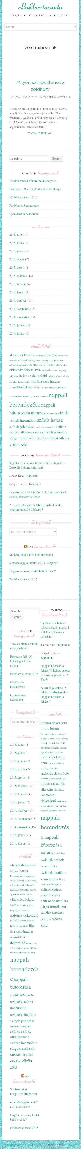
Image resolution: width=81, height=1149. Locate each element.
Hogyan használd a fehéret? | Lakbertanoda (35, 492)
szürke (61, 426)
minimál (62, 387)
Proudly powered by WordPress (21, 1144)
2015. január (17, 292)
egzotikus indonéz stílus (56, 364)
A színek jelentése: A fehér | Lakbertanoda (35, 505)
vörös (14, 444)
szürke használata (53, 432)
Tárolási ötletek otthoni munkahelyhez (32, 181)
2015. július (16, 243)
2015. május (16, 259)
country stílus (34, 360)
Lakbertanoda (40, 6)
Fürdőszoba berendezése (24, 205)
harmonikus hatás (50, 370)
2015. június (16, 251)
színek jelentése (21, 426)
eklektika (16, 369)
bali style (40, 355)
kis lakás (13, 381)
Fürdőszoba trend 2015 (23, 197)
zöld (24, 444)
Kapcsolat (32, 476)
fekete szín (32, 369)
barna (50, 354)
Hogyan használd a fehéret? (26, 509)
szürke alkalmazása (24, 432)
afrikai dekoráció (22, 354)
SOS (42, 547)
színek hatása (50, 419)
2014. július (16, 325)
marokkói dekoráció (24, 386)
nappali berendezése (24, 968)
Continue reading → (40, 133)
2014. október (17, 300)
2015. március (18, 276)
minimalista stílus (49, 387)
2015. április (17, 267)
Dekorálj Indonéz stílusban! (26, 467)
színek (62, 412)
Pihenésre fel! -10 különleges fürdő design (35, 189)
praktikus (50, 413)
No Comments (61, 97)
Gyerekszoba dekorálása (23, 214)
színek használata (22, 420)
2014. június (16, 333)
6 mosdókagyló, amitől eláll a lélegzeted (34, 563)
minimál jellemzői (31, 396)
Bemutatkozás (61, 355)
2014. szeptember (20, 309)
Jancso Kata (22, 97)
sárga (13, 437)
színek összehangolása (45, 426)
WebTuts (71, 1144)
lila (33, 381)
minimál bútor (15, 396)
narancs (38, 412)
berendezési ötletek (18, 360)
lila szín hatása (48, 381)
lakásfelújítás (24, 381)
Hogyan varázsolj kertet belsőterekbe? (32, 571)
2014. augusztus (19, 317)
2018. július (16, 234)
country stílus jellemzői (52, 360)
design (42, 364)
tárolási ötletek (58, 437)
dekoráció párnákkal (28, 364)
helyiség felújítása (18, 910)
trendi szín (26, 437)
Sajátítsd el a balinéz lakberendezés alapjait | (36, 463)
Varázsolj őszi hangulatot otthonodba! (32, 554)
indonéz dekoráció (33, 375)
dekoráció (13, 364)
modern (44, 396)
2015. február (17, 284)
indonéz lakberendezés (58, 376)
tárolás (40, 437)
